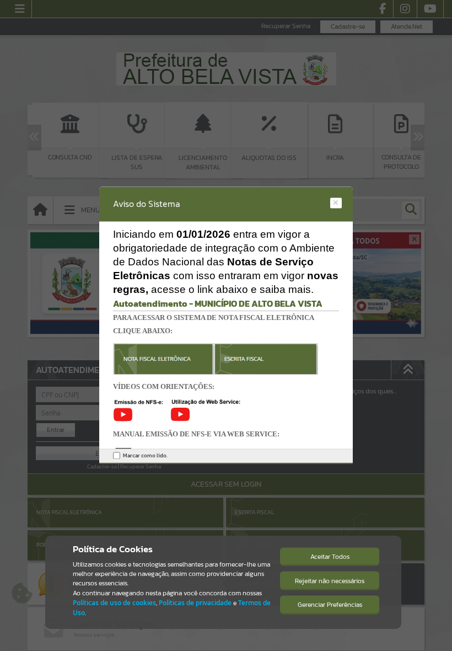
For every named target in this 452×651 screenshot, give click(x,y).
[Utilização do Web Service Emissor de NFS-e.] (205, 409)
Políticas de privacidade (195, 602)
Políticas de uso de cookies (114, 602)
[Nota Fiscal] (215, 358)
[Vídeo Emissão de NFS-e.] (141, 409)
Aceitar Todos (329, 557)
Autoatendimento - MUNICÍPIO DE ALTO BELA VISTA (217, 303)
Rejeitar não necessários (329, 581)
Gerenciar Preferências (330, 605)
